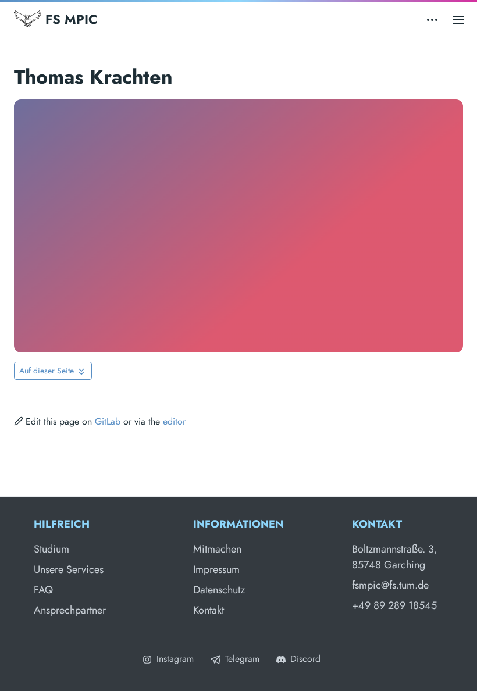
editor (174, 421)
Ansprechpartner (70, 610)
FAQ (43, 589)
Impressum (216, 569)
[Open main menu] (458, 19)
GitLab (107, 421)
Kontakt (208, 610)
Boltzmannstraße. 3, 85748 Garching (394, 557)
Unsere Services (69, 569)
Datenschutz (219, 589)
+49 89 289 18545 (394, 605)
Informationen (238, 524)
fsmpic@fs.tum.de (390, 585)
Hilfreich (62, 524)
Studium (51, 549)
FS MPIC (69, 19)
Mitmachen (217, 549)
